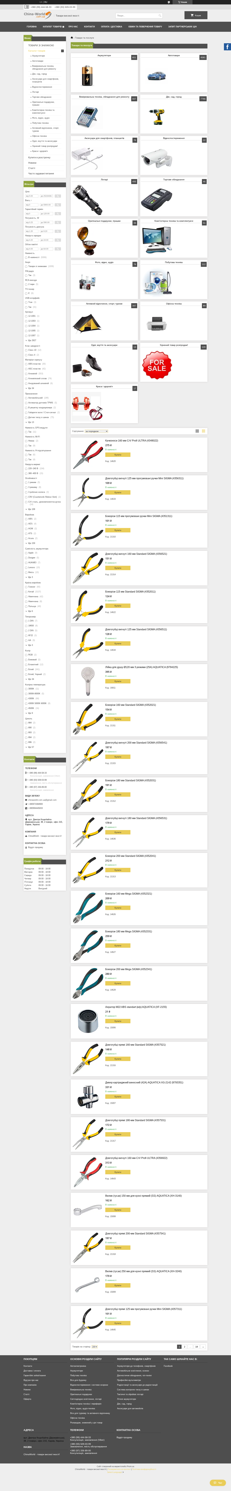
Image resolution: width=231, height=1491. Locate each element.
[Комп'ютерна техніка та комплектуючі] (156, 241)
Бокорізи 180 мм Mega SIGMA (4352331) (128, 931)
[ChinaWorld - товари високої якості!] (38, 15)
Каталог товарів (52, 26)
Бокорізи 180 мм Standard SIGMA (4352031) (130, 780)
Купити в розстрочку (39, 157)
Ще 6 (30, 611)
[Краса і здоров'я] (87, 406)
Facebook (168, 1366)
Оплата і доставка (111, 26)
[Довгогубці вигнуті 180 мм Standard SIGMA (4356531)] (88, 832)
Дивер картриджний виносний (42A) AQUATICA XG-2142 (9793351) (144, 1082)
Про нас (73, 26)
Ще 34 (31, 388)
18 (196, 1346)
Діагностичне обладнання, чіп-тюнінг (134, 1375)
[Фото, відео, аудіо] (87, 282)
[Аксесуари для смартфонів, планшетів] (87, 158)
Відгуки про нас (31, 1380)
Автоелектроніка (78, 1366)
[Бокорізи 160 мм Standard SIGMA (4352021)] (88, 719)
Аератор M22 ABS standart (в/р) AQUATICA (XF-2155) (136, 1007)
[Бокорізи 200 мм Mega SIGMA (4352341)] (88, 983)
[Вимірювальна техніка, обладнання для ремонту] (87, 117)
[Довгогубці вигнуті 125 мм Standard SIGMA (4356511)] (88, 643)
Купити (118, 455)
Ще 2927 (32, 340)
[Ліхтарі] (87, 200)
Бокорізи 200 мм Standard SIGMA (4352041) (130, 856)
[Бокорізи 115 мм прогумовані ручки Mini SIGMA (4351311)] (88, 530)
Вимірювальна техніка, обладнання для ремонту (104, 96)
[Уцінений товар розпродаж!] (156, 365)
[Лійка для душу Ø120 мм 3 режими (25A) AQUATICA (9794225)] (88, 681)
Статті (31, 168)
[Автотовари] (156, 75)
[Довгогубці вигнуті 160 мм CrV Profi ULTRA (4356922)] (88, 1172)
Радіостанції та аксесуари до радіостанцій (137, 1385)
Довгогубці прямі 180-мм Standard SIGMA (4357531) (135, 1120)
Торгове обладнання (173, 179)
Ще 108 (31, 509)
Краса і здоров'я (104, 386)
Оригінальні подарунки (81, 1394)
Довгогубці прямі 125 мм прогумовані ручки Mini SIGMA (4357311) (143, 1309)
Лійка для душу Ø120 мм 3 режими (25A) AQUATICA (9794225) (141, 667)
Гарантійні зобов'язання (35, 1375)
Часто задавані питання (41, 173)
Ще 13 (31, 422)
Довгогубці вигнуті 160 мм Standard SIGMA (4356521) (136, 554)
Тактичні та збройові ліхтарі (130, 1394)
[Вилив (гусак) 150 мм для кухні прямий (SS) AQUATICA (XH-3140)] (88, 1210)
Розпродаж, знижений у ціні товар (86, 1422)
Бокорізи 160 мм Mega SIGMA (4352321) (128, 893)
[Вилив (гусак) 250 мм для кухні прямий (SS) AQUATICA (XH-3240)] (88, 1285)
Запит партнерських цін (182, 26)
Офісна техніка (174, 303)
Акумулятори (104, 55)
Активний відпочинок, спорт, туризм (104, 303)
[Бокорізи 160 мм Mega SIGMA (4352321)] (88, 908)
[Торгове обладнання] (156, 200)
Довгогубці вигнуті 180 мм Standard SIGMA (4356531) (136, 818)
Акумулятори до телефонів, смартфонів (136, 1366)
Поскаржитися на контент (119, 1469)
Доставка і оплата (32, 1371)
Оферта (27, 1399)
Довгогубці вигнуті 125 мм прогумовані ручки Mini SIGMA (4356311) (144, 478)
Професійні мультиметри (129, 1380)
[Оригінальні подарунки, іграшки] (87, 241)
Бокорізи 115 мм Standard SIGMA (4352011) (130, 591)
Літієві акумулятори (126, 1399)
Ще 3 (30, 577)
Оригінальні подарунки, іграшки (104, 221)
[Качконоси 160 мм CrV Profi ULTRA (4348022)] (88, 455)
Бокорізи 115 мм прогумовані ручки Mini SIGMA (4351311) (138, 516)
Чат (220, 1483)
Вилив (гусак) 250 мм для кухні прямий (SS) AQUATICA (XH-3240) (143, 1271)
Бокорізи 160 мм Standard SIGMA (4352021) (130, 705)
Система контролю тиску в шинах (133, 1389)
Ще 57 (31, 747)
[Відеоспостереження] (156, 158)
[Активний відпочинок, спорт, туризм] (87, 324)
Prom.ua (130, 1466)
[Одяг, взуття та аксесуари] (87, 365)
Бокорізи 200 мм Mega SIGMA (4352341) (128, 969)
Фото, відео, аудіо (104, 262)
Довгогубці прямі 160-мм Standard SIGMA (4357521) (135, 1044)
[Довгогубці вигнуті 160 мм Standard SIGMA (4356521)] (88, 568)
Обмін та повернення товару (145, 26)
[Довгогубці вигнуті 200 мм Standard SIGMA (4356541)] (88, 757)
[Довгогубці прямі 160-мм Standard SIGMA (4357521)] (88, 1059)
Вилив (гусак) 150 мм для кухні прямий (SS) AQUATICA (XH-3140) (143, 1195)
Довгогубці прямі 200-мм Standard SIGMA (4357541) (135, 1233)
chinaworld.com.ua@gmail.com (42, 800)
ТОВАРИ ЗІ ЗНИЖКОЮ (41, 45)
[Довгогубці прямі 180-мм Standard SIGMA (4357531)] (88, 1134)
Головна (32, 26)
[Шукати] (160, 15)
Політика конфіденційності (144, 1469)
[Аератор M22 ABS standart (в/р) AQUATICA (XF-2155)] (88, 1021)
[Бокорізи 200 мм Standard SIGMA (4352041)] (88, 870)
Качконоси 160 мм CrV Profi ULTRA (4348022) (131, 440)
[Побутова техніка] (156, 282)
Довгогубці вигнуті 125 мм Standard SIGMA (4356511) (136, 629)
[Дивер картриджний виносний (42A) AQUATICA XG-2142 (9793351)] (88, 1096)
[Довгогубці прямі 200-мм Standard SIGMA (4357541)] (88, 1248)
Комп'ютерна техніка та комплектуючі (173, 221)
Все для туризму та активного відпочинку (90, 1413)
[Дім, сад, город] (156, 117)
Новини (32, 162)
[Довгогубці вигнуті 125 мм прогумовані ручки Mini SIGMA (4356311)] (88, 492)
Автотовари (174, 55)
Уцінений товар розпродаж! (174, 345)
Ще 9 (30, 713)
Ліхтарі (104, 179)
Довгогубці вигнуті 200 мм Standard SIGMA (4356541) (136, 742)
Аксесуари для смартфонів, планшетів (104, 138)
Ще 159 (31, 543)
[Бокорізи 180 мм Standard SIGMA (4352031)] (88, 794)
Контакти (89, 26)
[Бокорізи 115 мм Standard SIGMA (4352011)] (88, 606)
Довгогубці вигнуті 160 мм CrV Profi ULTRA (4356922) (136, 1158)
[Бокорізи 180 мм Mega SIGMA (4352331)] (88, 945)
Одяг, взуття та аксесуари (104, 345)
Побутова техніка (174, 262)
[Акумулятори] (87, 75)
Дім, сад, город (174, 96)
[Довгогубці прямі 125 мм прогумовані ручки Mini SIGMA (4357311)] (88, 1323)
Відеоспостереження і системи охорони (89, 1385)
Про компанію (30, 1385)
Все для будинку (78, 1380)
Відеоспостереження (174, 138)
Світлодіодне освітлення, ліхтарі (86, 1399)
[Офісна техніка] (156, 324)
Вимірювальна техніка (80, 1389)
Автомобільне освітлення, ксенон (133, 1371)
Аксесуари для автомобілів (130, 1408)
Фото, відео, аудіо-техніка (82, 1408)
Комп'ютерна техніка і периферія (85, 1404)
